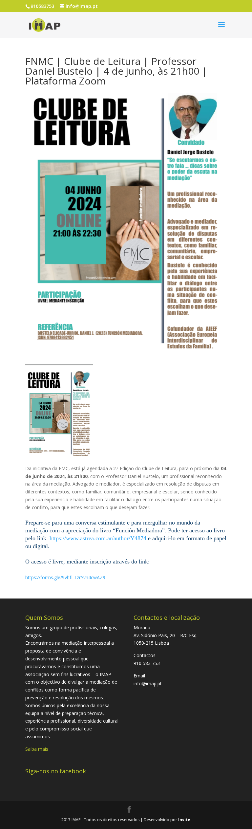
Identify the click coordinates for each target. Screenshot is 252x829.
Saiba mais (36, 749)
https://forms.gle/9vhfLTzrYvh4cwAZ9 (65, 577)
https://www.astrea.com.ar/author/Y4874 (98, 538)
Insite (184, 819)
